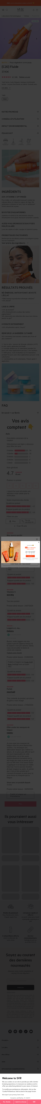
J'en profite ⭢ (30, 556)
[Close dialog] (39, 542)
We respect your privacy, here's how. (13, 1094)
